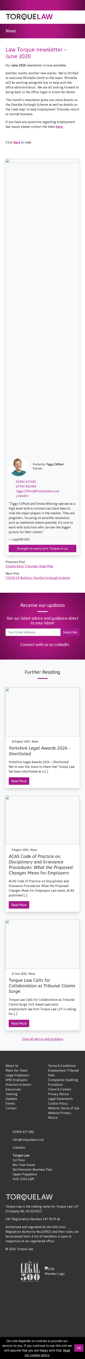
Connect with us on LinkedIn (44, 644)
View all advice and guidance (42, 1039)
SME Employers (16, 1080)
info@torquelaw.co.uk (28, 1139)
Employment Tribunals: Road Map (29, 566)
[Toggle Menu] (77, 18)
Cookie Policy (58, 1103)
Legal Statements (60, 1098)
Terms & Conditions (62, 1065)
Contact (11, 1108)
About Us (12, 1065)
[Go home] (29, 16)
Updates (11, 1098)
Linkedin (21, 496)
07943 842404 (25, 486)
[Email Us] (72, 5)
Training (11, 1094)
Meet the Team (16, 1070)
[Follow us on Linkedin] (78, 5)
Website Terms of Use (63, 1108)
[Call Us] (66, 5)
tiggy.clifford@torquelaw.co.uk (37, 491)
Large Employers (17, 1075)
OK (79, 1348)
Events (10, 1103)
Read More (19, 781)
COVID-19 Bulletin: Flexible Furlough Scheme (38, 578)
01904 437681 (25, 481)
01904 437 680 (23, 1132)
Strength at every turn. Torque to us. (42, 548)
